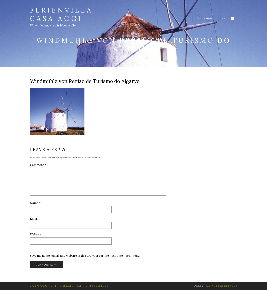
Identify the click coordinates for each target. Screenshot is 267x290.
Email (35, 218)
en (223, 18)
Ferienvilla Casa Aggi (61, 14)
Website (35, 234)
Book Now (205, 18)
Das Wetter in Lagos (221, 286)
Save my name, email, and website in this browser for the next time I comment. (85, 255)
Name (35, 203)
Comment (38, 165)
